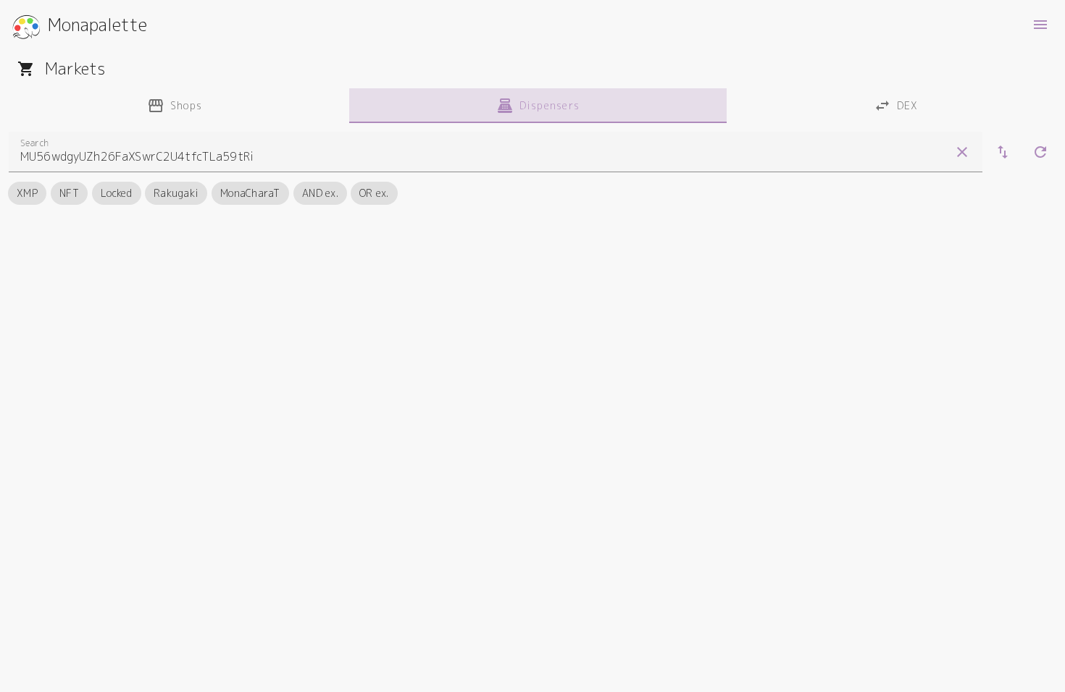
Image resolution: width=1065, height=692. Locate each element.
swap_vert (1002, 152)
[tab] (174, 105)
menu (1040, 24)
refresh (1040, 152)
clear (962, 152)
